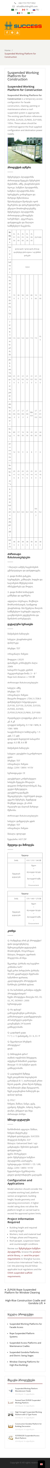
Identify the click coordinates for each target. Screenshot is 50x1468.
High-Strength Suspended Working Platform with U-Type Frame (28, 1413)
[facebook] (7, 32)
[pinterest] (12, 32)
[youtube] (17, 32)
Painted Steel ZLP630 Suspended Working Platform (27, 1401)
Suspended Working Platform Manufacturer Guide (26, 1389)
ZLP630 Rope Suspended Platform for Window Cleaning (22, 1291)
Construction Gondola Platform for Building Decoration (28, 1425)
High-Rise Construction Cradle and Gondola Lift (25, 1302)
